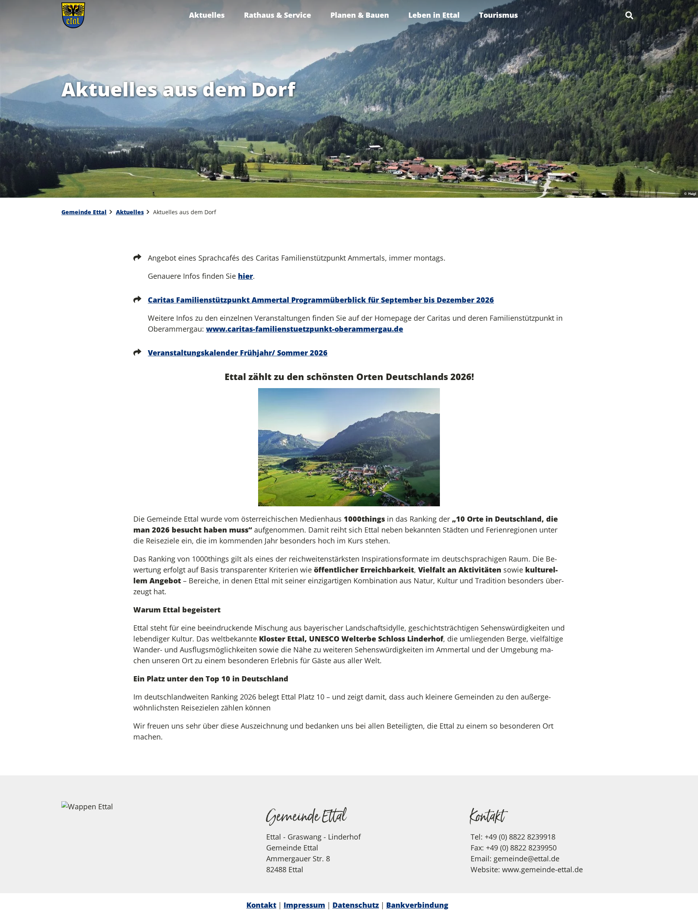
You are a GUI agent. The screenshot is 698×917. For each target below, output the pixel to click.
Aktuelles (207, 15)
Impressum (304, 905)
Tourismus (498, 15)
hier (245, 276)
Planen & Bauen (359, 15)
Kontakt (261, 905)
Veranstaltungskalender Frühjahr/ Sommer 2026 (238, 352)
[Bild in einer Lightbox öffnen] (349, 447)
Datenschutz (355, 905)
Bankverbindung (417, 905)
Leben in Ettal (434, 15)
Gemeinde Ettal (84, 212)
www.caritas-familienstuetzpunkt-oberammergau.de (304, 329)
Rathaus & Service (277, 15)
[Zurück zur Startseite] (73, 15)
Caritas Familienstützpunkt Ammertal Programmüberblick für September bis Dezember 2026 (321, 300)
